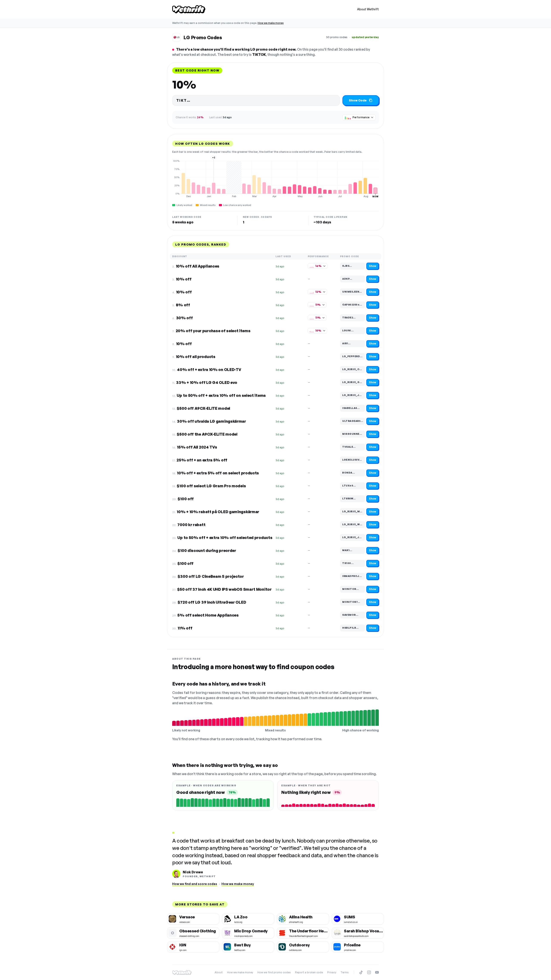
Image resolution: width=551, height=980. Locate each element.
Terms (345, 972)
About (219, 972)
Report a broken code (309, 972)
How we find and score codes (194, 884)
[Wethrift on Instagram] (369, 972)
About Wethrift (368, 9)
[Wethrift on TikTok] (361, 972)
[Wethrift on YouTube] (377, 972)
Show (372, 266)
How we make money (271, 23)
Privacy (331, 972)
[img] (275, 178)
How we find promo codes (274, 972)
